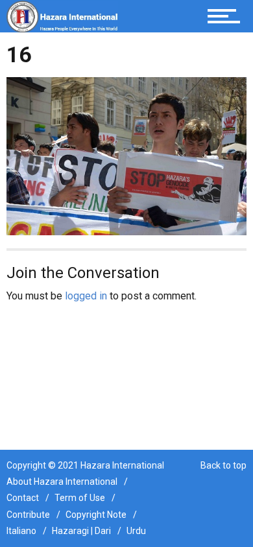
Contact (22, 498)
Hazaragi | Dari (81, 531)
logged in (86, 296)
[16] (126, 155)
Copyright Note (96, 514)
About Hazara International (61, 481)
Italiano (21, 531)
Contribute (28, 514)
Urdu (136, 531)
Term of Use (79, 498)
